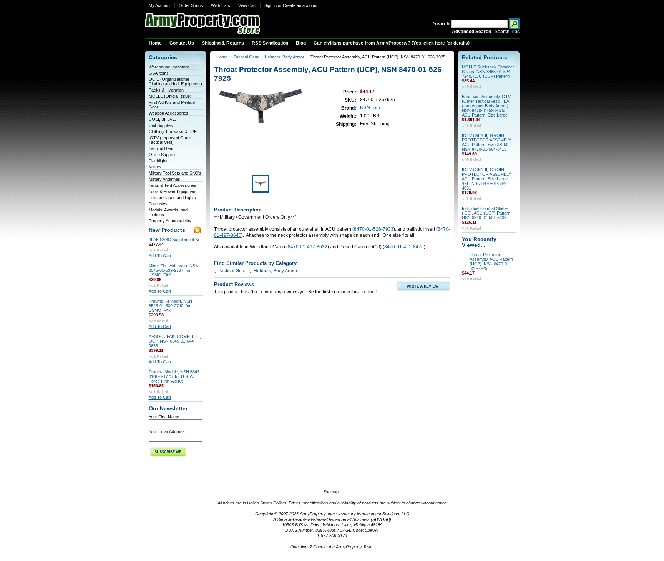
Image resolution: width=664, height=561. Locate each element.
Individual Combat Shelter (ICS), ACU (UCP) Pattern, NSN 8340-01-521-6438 (486, 213)
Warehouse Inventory (169, 67)
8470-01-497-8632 (307, 247)
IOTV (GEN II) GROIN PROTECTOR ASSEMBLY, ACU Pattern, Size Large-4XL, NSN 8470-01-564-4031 (487, 178)
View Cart (247, 5)
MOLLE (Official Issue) (170, 96)
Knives (155, 167)
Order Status (191, 5)
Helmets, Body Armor (284, 57)
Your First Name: (164, 417)
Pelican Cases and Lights (172, 197)
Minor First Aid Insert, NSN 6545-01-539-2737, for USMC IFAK (173, 270)
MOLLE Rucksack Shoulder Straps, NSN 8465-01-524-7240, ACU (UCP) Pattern (488, 71)
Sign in (270, 5)
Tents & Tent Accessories (172, 185)
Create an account (300, 5)
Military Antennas (164, 179)
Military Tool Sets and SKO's (175, 173)
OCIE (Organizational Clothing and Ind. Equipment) (175, 81)
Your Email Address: (167, 431)
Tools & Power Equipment (172, 191)
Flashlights (159, 160)
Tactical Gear (161, 148)
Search (441, 24)
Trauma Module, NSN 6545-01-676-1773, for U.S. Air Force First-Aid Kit (175, 376)
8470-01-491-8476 (404, 247)
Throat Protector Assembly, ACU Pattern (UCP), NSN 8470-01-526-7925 (491, 261)
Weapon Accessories (168, 113)
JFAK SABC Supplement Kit (174, 239)
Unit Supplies (161, 125)
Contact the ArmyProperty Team (343, 546)
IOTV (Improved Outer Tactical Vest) (170, 140)
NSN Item (370, 107)
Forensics (158, 203)
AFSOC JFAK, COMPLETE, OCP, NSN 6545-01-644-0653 (175, 341)
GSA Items (159, 73)
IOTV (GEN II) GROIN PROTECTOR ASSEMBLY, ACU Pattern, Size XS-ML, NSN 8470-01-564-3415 (487, 142)
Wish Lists (220, 5)
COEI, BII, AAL (162, 119)
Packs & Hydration (166, 90)
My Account (160, 5)
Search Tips (507, 31)
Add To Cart (160, 255)
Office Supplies (163, 154)
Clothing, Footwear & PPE (173, 131)
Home (221, 57)
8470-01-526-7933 (373, 229)
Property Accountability (170, 220)
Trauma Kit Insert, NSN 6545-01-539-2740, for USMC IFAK (170, 306)
